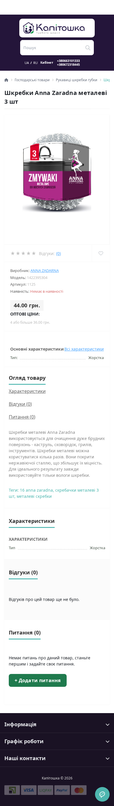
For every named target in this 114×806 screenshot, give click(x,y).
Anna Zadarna (44, 270)
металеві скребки (34, 496)
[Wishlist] (101, 253)
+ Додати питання (38, 680)
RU (35, 62)
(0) (58, 253)
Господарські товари (32, 79)
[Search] (88, 47)
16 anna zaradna (36, 490)
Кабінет (46, 62)
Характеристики (27, 391)
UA (27, 62)
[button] (72, 62)
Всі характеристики (84, 349)
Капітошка (57, 28)
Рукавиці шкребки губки (76, 79)
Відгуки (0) (20, 404)
